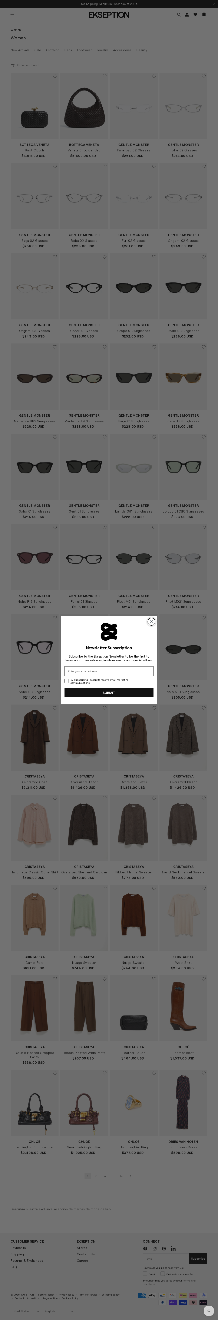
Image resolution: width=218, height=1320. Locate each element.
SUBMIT (109, 693)
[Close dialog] (151, 621)
